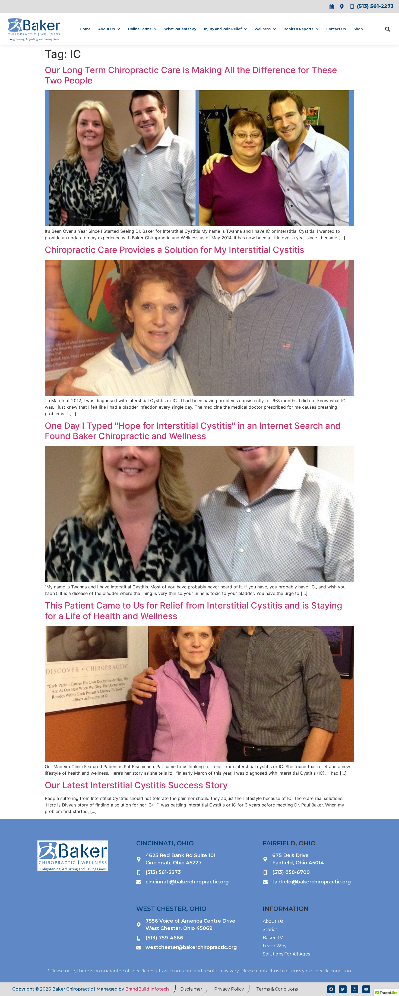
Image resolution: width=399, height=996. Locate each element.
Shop (358, 29)
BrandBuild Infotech (147, 989)
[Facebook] (331, 989)
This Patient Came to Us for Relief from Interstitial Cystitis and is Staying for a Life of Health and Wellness (193, 610)
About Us (106, 29)
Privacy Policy (229, 989)
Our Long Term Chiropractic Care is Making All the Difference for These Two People (191, 75)
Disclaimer (191, 989)
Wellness (263, 29)
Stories (270, 929)
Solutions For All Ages (286, 954)
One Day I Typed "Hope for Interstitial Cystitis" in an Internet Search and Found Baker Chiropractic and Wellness (193, 430)
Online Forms (139, 29)
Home (85, 29)
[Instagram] (354, 989)
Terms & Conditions (277, 989)
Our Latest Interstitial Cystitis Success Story (136, 785)
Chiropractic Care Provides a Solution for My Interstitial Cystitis (174, 249)
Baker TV (273, 937)
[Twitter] (343, 989)
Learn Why (275, 945)
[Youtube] (366, 989)
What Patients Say (180, 29)
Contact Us (336, 29)
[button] (387, 28)
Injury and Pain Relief (223, 29)
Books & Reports (298, 29)
